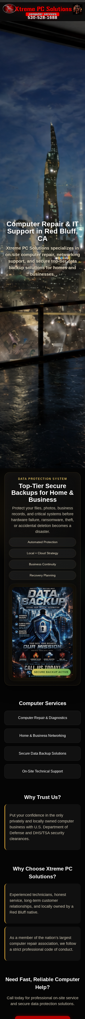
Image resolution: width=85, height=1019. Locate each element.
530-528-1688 (42, 17)
